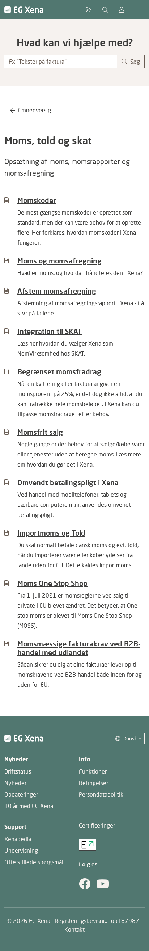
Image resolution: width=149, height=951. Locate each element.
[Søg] (105, 10)
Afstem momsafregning (56, 291)
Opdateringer (21, 794)
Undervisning (21, 850)
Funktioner (93, 771)
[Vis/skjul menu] (137, 10)
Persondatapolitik (101, 794)
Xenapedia (17, 838)
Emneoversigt (35, 110)
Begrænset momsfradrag (59, 371)
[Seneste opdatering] (89, 10)
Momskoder (36, 200)
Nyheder (15, 782)
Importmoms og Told (51, 532)
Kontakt (74, 929)
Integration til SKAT (49, 331)
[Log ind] (121, 10)
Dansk (130, 738)
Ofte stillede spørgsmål (33, 861)
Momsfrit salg (40, 432)
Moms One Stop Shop (52, 583)
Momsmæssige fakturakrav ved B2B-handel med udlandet (78, 648)
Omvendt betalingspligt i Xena (68, 482)
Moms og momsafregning (59, 260)
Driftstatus (17, 771)
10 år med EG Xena (28, 805)
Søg (135, 61)
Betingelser (93, 782)
